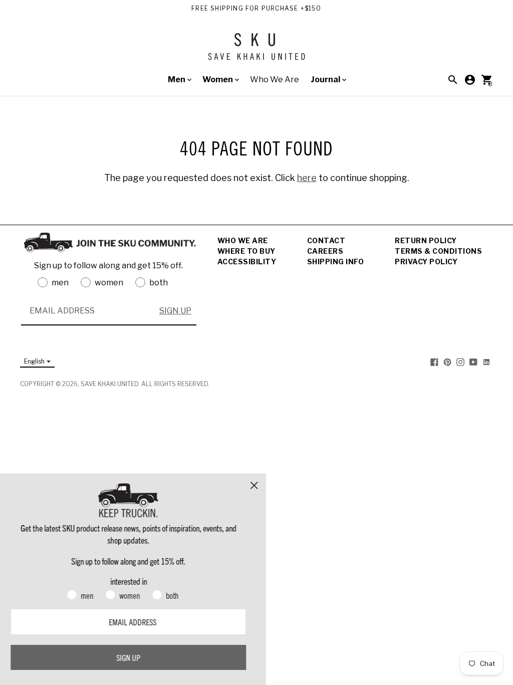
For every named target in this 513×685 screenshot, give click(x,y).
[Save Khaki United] (256, 50)
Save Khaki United (109, 384)
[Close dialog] (263, 485)
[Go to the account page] (470, 80)
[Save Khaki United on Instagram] (460, 362)
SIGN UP (175, 310)
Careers (325, 251)
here (307, 178)
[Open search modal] (453, 80)
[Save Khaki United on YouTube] (473, 362)
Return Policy (426, 240)
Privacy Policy (426, 261)
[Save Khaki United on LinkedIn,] (486, 362)
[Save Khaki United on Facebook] (434, 362)
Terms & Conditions (438, 251)
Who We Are (274, 79)
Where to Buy (246, 251)
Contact (326, 240)
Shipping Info (335, 261)
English (34, 361)
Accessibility (247, 261)
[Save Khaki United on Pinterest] (447, 362)
